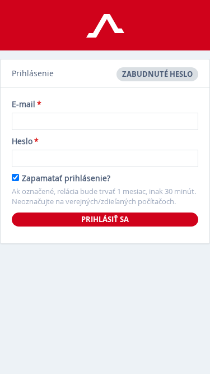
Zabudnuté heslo (157, 74)
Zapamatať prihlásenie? (66, 178)
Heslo (25, 141)
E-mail (26, 104)
